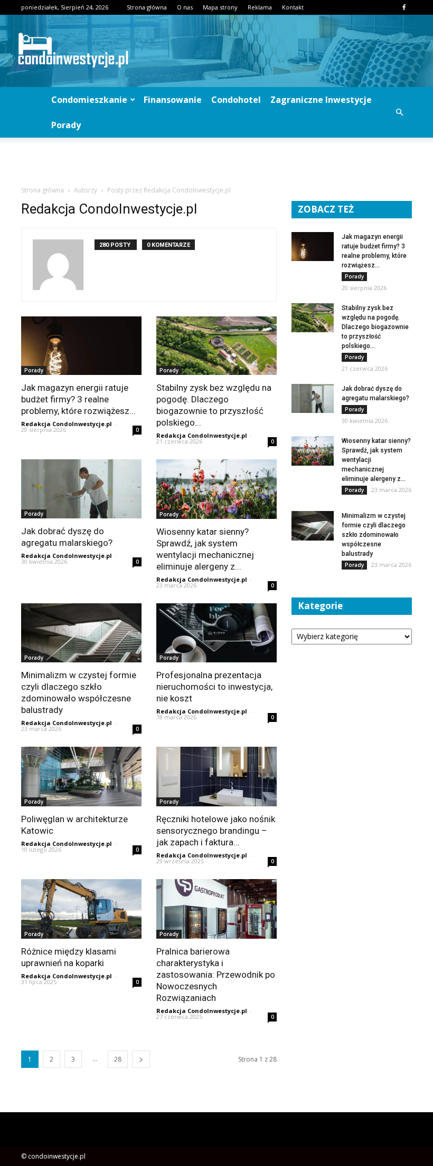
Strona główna (147, 7)
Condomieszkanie (89, 99)
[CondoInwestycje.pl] (216, 51)
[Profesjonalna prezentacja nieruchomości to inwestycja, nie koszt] (216, 633)
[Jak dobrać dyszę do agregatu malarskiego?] (81, 488)
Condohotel (236, 99)
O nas (185, 7)
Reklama (260, 7)
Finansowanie (173, 99)
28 (117, 1059)
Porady (66, 125)
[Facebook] (404, 7)
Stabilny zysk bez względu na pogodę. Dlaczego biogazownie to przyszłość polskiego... (375, 327)
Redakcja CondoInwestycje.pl (66, 424)
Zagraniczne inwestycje (321, 99)
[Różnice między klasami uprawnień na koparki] (81, 909)
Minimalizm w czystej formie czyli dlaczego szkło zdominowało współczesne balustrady (374, 534)
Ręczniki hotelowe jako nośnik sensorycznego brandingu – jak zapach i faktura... (215, 830)
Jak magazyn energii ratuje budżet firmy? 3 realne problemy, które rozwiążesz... (78, 399)
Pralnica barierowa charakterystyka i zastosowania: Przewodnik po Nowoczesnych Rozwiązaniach (215, 974)
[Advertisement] (216, 161)
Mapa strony (220, 7)
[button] (399, 112)
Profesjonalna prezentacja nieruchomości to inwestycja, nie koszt (214, 687)
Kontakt (293, 7)
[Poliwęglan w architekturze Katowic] (81, 776)
